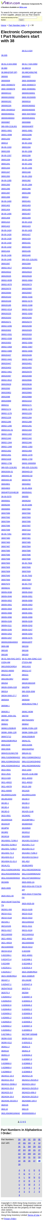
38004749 (26, 480)
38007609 (26, 571)
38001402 (5, 205)
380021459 (27, 451)
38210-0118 (6, 918)
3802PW (25, 687)
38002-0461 (6, 372)
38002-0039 (6, 280)
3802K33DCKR (28, 683)
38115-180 (26, 786)
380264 (4, 683)
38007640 (5, 575)
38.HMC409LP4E (29, 72)
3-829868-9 (27, 1072)
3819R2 (4, 832)
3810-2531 (6, 774)
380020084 (6, 293)
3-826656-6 (27, 1013)
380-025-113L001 (9, 467)
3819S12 (26, 832)
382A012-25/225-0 (30, 1080)
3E (39, 1139)
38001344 (5, 168)
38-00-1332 (27, 143)
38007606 (26, 567)
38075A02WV (28, 720)
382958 (4, 1059)
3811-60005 (6, 791)
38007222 (26, 530)
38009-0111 (6, 625)
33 (39, 1157)
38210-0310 (27, 918)
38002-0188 (27, 305)
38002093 (5, 388)
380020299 (27, 326)
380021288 (27, 422)
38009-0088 (6, 613)
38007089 (5, 513)
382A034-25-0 (7, 1097)
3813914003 (6, 799)
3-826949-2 (6, 1030)
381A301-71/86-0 (9, 849)
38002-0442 (27, 359)
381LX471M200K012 (31, 878)
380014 (25, 197)
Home (3, 25)
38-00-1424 (6, 230)
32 (34, 1157)
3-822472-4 (6, 959)
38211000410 (28, 922)
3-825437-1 (6, 984)
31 (29, 1157)
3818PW (5, 828)
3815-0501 (6, 816)
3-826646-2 (27, 1005)
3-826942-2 (6, 1026)
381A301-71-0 (28, 845)
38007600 (5, 563)
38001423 (26, 226)
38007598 (5, 559)
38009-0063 (27, 605)
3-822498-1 (27, 959)
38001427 (26, 234)
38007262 (26, 534)
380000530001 (28, 118)
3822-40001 (27, 955)
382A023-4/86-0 (29, 1092)
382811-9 (5, 1055)
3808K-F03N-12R (29, 728)
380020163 (6, 297)
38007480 (5, 538)
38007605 (5, 567)
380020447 (6, 363)
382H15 (4, 1105)
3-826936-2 (27, 1022)
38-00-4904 (27, 488)
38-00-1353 (27, 176)
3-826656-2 (6, 1013)
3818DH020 (27, 824)
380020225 (6, 313)
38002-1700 (27, 459)
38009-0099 (27, 617)
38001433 (26, 247)
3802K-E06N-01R (9, 687)
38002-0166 (27, 297)
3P (19, 1150)
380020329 (27, 330)
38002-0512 (6, 380)
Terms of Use (34, 1215)
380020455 (27, 368)
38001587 (5, 264)
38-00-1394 (27, 184)
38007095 (26, 521)
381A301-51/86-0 (9, 845)
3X (34, 1154)
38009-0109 (27, 621)
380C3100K (27, 745)
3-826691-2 (6, 1018)
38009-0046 (6, 596)
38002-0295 (6, 326)
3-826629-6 (6, 1001)
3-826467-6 (27, 997)
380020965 (27, 392)
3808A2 (25, 724)
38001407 (26, 214)
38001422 (5, 226)
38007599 (26, 559)
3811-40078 (6, 786)
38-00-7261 (6, 534)
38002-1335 (6, 434)
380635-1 (5, 712)
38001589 (26, 264)
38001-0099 (6, 135)
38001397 (5, 193)
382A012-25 (27, 1076)
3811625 (25, 791)
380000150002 (7, 97)
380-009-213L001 (9, 126)
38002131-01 (7, 430)
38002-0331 (6, 334)
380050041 (27, 492)
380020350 (27, 338)
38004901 (5, 484)
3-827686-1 (6, 1034)
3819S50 (26, 836)
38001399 (5, 197)
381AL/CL (5, 865)
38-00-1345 (27, 168)
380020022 (6, 272)
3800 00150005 (29, 97)
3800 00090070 (8, 85)
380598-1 (5, 706)
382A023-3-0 (7, 1092)
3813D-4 (5, 807)
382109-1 (5, 922)
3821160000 (6, 934)
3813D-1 (5, 803)
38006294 (5, 505)
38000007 (26, 76)
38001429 (26, 239)
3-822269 (26, 951)
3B (24, 1139)
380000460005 (28, 110)
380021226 (27, 413)
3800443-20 (27, 471)
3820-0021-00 (7, 896)
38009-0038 (6, 592)
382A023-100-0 (29, 1084)
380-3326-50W (28, 691)
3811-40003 (27, 778)
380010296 (27, 135)
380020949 (27, 388)
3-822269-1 (6, 955)
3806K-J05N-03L (8, 716)
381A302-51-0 (28, 849)
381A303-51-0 (7, 857)
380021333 (27, 430)
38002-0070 (6, 284)
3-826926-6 (6, 1022)
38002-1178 (6, 413)
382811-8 (26, 1051)
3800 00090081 (29, 89)
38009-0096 (6, 617)
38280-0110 (27, 1038)
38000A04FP (27, 126)
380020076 (6, 288)
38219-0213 (27, 947)
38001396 (26, 189)
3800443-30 (6, 476)
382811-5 (26, 1047)
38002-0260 (27, 313)
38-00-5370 (6, 496)
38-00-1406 (6, 214)
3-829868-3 (27, 1063)
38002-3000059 (29, 463)
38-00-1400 (6, 201)
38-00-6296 (27, 505)
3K (19, 1146)
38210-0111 (6, 914)
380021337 (27, 434)
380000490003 (7, 118)
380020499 (27, 376)
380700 (25, 716)
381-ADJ (26, 861)
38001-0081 (27, 130)
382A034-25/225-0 (30, 1097)
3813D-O (5, 811)
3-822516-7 (6, 972)
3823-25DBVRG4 (29, 972)
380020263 (6, 318)
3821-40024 (6, 943)
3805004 (5, 700)
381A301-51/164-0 (30, 840)
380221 (25, 675)
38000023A (6, 105)
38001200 (5, 139)
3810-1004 (26, 770)
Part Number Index (17, 25)
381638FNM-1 (28, 820)
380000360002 (28, 105)
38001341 (5, 164)
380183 (25, 654)
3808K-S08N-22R (29, 732)
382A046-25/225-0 (9, 1101)
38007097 (26, 526)
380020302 (6, 330)
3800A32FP (27, 642)
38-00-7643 (27, 575)
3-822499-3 (27, 963)
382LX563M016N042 (10, 1113)
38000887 (5, 122)
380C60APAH (28, 749)
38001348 (26, 172)
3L (24, 1146)
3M (29, 1146)
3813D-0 (25, 799)
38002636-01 (7, 471)
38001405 (26, 209)
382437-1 (5, 980)
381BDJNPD (27, 865)
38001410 (5, 222)
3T (39, 1150)
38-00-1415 (27, 222)
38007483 (5, 542)
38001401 (26, 201)
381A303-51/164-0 (30, 857)
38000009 (5, 81)
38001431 (26, 243)
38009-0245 (6, 630)
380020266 (27, 318)
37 (34, 1161)
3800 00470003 (29, 114)
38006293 (26, 501)
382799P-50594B (29, 1034)
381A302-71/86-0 (29, 853)
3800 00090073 (29, 85)
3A (19, 1139)
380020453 (6, 368)
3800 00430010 (8, 110)
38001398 (26, 193)
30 (24, 1157)
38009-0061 (6, 605)
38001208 (26, 139)
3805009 (26, 700)
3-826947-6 (27, 1026)
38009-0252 (6, 634)
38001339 (5, 160)
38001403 (26, 205)
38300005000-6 (29, 1113)
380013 (4, 143)
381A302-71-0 (7, 853)
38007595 (5, 555)
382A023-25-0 (7, 1088)
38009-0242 (27, 625)
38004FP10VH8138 (9, 492)
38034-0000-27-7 (8, 695)
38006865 (5, 509)
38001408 (5, 218)
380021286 (6, 422)
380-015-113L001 (29, 259)
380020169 (6, 301)
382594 (25, 993)
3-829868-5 (27, 1067)
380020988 (27, 397)
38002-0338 (6, 338)
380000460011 (7, 114)
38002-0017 (6, 268)
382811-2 (5, 1047)
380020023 (27, 272)
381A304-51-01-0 (9, 861)
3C (29, 1139)
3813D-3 (25, 803)
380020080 (27, 288)
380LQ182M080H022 (10, 757)
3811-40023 (27, 782)
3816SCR (5, 824)
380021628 (6, 459)
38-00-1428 (6, 239)
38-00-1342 (27, 164)
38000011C (6, 93)
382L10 (4, 1109)
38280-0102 (6, 1038)
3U (19, 1154)
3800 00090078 (8, 89)
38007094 (5, 521)
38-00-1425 (27, 230)
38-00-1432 (6, 247)
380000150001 (28, 93)
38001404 (5, 209)
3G (24, 1143)
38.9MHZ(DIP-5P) (9, 72)
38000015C (6, 101)
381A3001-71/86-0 (9, 840)
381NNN (5, 882)
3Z (19, 1157)
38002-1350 (27, 447)
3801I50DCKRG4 (9, 666)
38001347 (5, 172)
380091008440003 (9, 642)
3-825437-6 (27, 984)
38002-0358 (6, 347)
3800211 (5, 405)
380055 (25, 496)
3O (39, 1146)
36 (29, 1161)
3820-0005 (6, 888)
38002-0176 (27, 301)
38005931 (5, 501)
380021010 (27, 401)
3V (24, 1154)
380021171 (27, 405)
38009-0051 (27, 596)
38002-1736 (6, 463)
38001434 (5, 251)
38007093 (26, 517)
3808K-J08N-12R (8, 732)
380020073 (27, 284)
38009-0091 (27, 613)
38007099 (5, 530)
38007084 (26, 509)
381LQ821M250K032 (31, 870)
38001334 (26, 147)
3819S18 (5, 836)
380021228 (6, 417)
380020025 (6, 276)
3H (29, 1143)
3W (29, 1154)
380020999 (6, 401)
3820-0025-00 (28, 903)
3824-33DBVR (28, 976)
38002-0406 (27, 351)
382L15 (25, 1109)
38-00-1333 (6, 147)
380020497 (6, 376)
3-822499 (5, 963)
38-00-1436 (6, 255)
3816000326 (6, 820)
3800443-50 (27, 476)
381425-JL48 (27, 811)
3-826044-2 (6, 997)
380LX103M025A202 (10, 761)
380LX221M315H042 (31, 761)
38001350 (5, 176)
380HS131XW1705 (9, 753)
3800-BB (5, 646)
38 (39, 1161)
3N (34, 1146)
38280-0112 (6, 1042)
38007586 (26, 551)
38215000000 (28, 943)
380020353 (6, 343)
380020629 (6, 384)
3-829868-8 (6, 1072)
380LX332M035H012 (10, 766)
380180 (4, 654)
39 (19, 1164)
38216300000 (7, 947)
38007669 (26, 580)
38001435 (26, 251)
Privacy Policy (10, 1219)
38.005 (4, 55)
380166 (25, 650)
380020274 (27, 322)
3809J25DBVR (28, 736)
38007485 (26, 542)
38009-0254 (27, 634)
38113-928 (6, 778)
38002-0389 (6, 351)
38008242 (26, 588)
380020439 (27, 355)
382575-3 (5, 993)
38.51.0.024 (27, 51)
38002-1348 (6, 447)
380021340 (6, 438)
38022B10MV (7, 679)
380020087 (27, 293)
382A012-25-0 (7, 1080)
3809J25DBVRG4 (9, 741)
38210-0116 (27, 914)
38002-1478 (27, 455)
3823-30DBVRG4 (9, 976)
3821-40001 (6, 939)
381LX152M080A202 (31, 874)
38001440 (26, 255)
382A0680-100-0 (29, 1101)
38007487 (5, 546)
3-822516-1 (6, 968)
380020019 (27, 268)
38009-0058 (27, 600)
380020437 (6, 355)
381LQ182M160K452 (10, 870)
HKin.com (23, 7)
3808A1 (4, 724)
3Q (24, 1150)
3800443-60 (6, 480)
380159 (25, 646)
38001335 (5, 151)
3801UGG (26, 666)
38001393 (5, 184)
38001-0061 (6, 130)
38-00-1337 (6, 155)
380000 (4, 76)
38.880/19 (26, 68)
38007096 (5, 526)
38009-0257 (6, 638)
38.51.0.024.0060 (9, 64)
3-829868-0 (6, 1063)
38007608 (5, 571)
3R (29, 1150)
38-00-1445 (6, 259)
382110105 (6, 926)
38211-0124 (27, 930)
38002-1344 (6, 442)
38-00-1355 (6, 180)
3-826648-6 (6, 1009)
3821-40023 (27, 939)
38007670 (5, 584)
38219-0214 (6, 951)
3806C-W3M (27, 712)
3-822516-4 (27, 968)
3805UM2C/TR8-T (30, 704)
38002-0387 (27, 347)
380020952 (6, 392)
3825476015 (6, 988)
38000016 (26, 101)
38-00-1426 (6, 234)
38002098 (5, 397)
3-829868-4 (6, 1067)
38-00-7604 (27, 563)
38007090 (26, 513)
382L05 (25, 1105)
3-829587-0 (27, 1059)
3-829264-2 (27, 1055)
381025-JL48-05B (30, 774)
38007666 (5, 580)
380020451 (27, 363)
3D (34, 1139)
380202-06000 (7, 671)
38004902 (26, 484)
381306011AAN (29, 795)
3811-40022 (6, 782)
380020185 (6, 305)
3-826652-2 (27, 1009)
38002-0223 (27, 309)
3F (19, 1143)
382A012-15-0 (7, 1076)
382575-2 (26, 988)
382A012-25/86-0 (9, 1084)
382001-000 (6, 909)
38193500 (26, 828)
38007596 (26, 555)
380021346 (27, 442)
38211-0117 (6, 930)
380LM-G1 (26, 753)
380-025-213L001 (30, 467)
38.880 (4, 68)
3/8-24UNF (27, 980)
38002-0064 (27, 280)
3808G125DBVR (8, 728)
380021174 (6, 409)
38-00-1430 (6, 243)
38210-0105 (27, 909)
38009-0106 (6, 621)
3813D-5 (25, 807)
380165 (4, 650)
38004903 (5, 488)
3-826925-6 (27, 1018)
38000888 (26, 122)
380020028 (27, 276)
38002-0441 (6, 359)
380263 (25, 679)
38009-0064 (6, 609)
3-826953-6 (27, 1030)
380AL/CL (26, 741)
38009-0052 (6, 600)
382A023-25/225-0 (30, 1088)
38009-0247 (27, 630)
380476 (25, 695)
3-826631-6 (27, 1001)
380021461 (6, 455)
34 (19, 1161)
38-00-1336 (27, 151)
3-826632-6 (6, 1005)
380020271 (6, 322)
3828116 (5, 1051)
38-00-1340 (27, 160)
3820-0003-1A (28, 882)
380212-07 (26, 671)
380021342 (27, 438)
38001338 (26, 155)
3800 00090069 (29, 81)
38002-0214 (6, 309)
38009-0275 (27, 638)
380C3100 (5, 745)
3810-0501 (6, 770)
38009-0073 (27, 609)
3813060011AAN (8, 795)
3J (39, 1143)
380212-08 (6, 675)
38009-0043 (27, 592)
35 (24, 1161)
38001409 (26, 218)
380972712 (6, 736)
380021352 (6, 451)
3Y (39, 1154)
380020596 (27, 380)
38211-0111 (27, 926)
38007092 (5, 517)
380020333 (27, 334)
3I (34, 1143)
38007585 (5, 551)
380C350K (5, 749)
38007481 (26, 538)
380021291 (27, 426)
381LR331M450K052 (10, 874)
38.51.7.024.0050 (29, 64)
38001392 (26, 180)
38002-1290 (6, 426)
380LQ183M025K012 (31, 757)
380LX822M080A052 (31, 766)
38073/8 (4, 720)
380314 (4, 691)
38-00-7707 (27, 584)
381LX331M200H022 (10, 878)
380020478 (27, 372)
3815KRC (26, 816)
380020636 (27, 384)
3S (34, 1150)
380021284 (27, 417)
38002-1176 (27, 409)
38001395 (5, 189)
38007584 (26, 546)
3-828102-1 (27, 1042)
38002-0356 (27, 343)
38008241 (5, 588)
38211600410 (28, 934)
